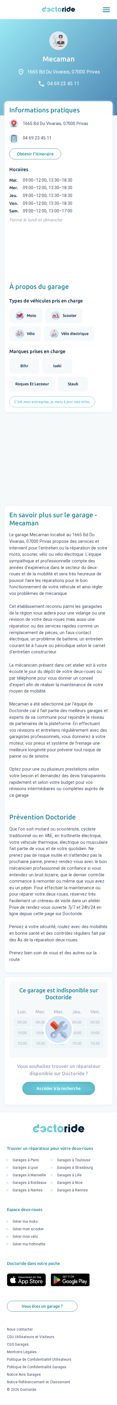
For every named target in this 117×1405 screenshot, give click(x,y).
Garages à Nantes (28, 1190)
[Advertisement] (58, 459)
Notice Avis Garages (24, 1375)
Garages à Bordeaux (29, 1183)
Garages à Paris (26, 1160)
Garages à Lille (69, 1175)
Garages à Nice (69, 1183)
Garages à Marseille (29, 1175)
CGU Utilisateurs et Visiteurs (30, 1337)
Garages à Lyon (25, 1168)
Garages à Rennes (72, 1190)
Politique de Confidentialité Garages (36, 1367)
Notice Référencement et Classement (38, 1382)
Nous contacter (20, 1330)
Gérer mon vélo (25, 1236)
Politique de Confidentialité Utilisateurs (39, 1360)
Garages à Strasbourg (75, 1168)
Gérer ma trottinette (29, 1244)
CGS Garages (18, 1345)
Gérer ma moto (25, 1221)
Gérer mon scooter (28, 1229)
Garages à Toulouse (73, 1160)
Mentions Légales (22, 1352)
